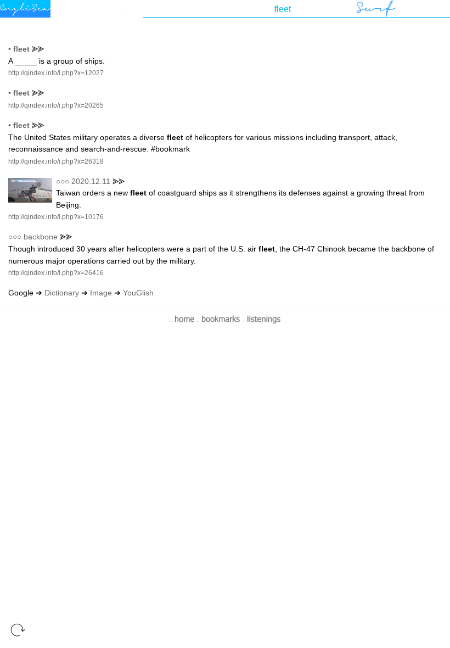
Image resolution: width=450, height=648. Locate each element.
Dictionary (61, 292)
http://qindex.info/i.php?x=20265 (56, 105)
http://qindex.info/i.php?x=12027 (56, 73)
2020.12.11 (90, 181)
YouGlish (138, 292)
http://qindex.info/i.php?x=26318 (56, 161)
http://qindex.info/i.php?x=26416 (56, 273)
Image (101, 292)
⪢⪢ (38, 48)
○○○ (62, 181)
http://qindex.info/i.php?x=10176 (56, 217)
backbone (41, 236)
